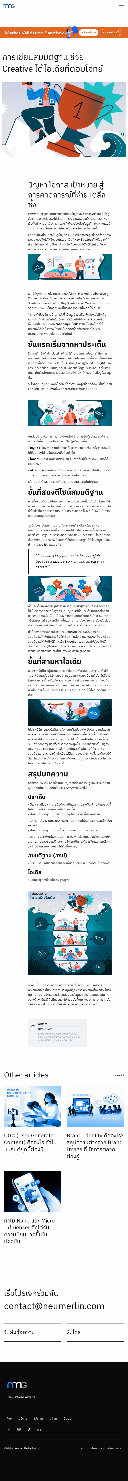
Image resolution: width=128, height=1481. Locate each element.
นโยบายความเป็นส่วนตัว (105, 1448)
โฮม (9, 1418)
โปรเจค (38, 1418)
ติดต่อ (67, 1418)
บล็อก (53, 1418)
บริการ (22, 1418)
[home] (9, 6)
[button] (121, 6)
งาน (81, 1448)
